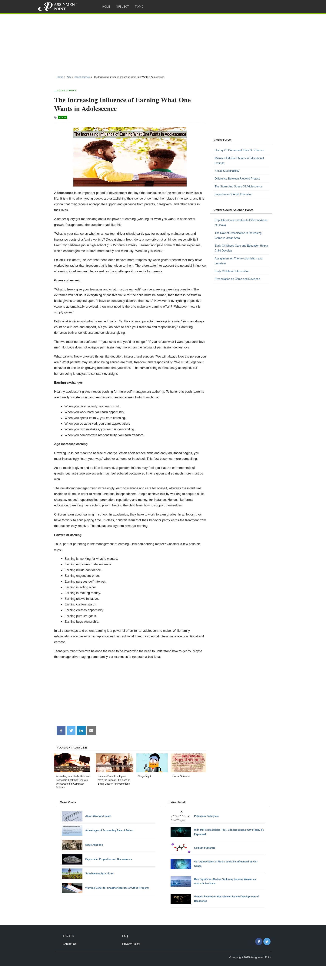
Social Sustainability (227, 170)
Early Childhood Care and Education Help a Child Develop (241, 248)
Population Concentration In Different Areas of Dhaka (241, 222)
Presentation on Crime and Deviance (237, 278)
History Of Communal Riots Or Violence (239, 150)
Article (62, 117)
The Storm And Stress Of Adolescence (238, 186)
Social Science (66, 90)
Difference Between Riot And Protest (237, 178)
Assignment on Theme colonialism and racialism (238, 261)
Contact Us (70, 943)
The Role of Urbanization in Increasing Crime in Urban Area (238, 235)
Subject (122, 6)
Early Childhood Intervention (232, 271)
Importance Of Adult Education (233, 194)
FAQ (125, 936)
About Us (68, 936)
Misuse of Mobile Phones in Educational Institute (239, 160)
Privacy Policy (131, 943)
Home (106, 6)
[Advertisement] (163, 43)
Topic (139, 6)
